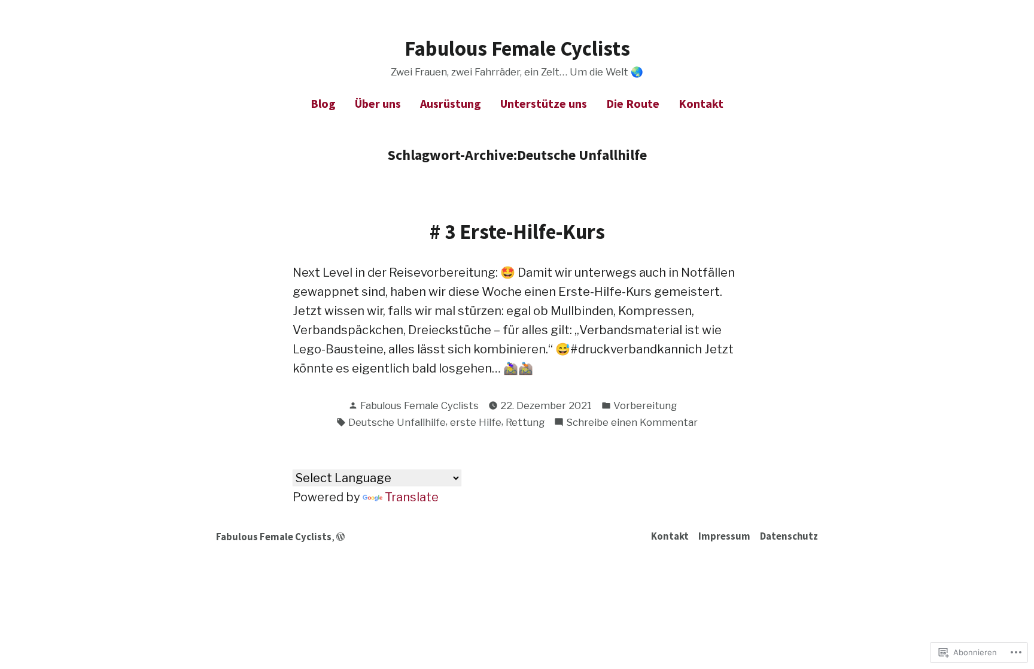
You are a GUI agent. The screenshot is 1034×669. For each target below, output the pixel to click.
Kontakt (701, 103)
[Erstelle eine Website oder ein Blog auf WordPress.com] (340, 537)
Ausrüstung (450, 103)
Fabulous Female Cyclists (517, 48)
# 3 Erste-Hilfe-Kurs (517, 231)
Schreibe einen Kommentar (632, 423)
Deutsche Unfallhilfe (397, 422)
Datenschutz (789, 536)
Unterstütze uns (543, 103)
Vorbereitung (645, 405)
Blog (323, 103)
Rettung (525, 422)
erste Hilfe (475, 422)
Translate (412, 497)
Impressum (724, 536)
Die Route (632, 103)
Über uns (378, 103)
